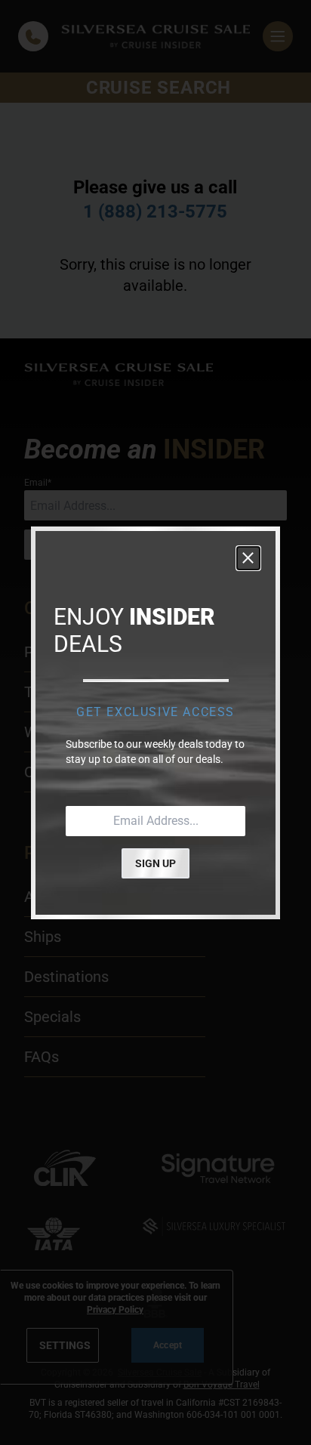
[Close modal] (248, 558)
